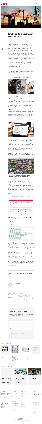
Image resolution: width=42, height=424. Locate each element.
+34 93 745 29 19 (4, 406)
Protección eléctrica (14, 403)
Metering (23, 395)
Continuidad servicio (21, 298)
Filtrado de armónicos (14, 401)
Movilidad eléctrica (14, 396)
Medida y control (24, 393)
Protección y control (24, 397)
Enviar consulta (3, 407)
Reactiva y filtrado (24, 399)
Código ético (34, 409)
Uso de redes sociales (35, 402)
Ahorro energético (21, 296)
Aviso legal (33, 407)
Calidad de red (28, 296)
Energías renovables (24, 402)
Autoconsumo (13, 407)
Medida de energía (14, 405)
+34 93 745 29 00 (4, 397)
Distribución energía (29, 298)
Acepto (14, 331)
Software (23, 404)
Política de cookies (35, 400)
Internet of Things (14, 410)
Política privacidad (16, 331)
